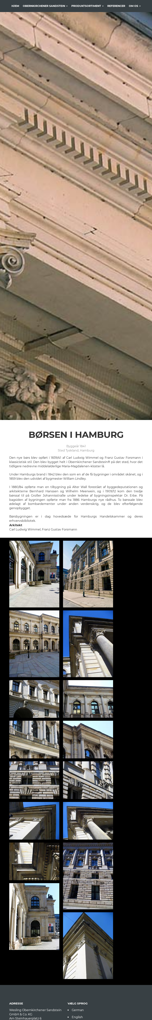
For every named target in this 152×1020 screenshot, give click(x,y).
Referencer (116, 6)
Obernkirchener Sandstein (44, 6)
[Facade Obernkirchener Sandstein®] (34, 574)
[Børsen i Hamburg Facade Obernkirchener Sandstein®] (34, 699)
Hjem (15, 6)
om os (134, 6)
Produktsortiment (86, 6)
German (78, 1010)
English (77, 1017)
